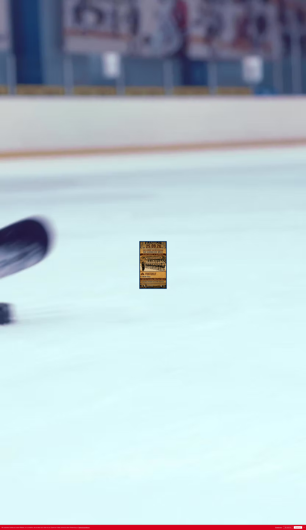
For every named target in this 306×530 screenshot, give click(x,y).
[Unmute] (145, 286)
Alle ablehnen (288, 527)
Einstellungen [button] (278, 527)
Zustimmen (298, 527)
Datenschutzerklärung (84, 527)
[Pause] (142, 286)
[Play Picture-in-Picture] (161, 286)
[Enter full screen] (164, 286)
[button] (168, 287)
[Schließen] (304, 527)
